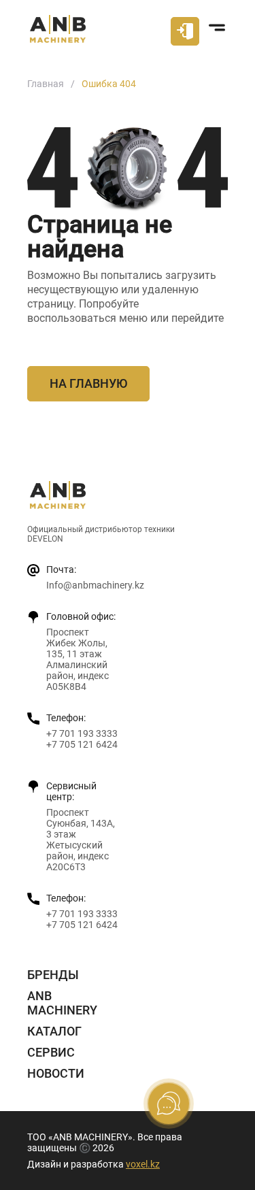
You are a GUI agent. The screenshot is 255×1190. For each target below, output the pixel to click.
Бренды (53, 975)
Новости (55, 1073)
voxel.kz (143, 1164)
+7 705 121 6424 (82, 744)
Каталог (54, 1031)
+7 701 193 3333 (82, 733)
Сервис (51, 1052)
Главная (45, 83)
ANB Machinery (62, 1003)
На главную (88, 383)
